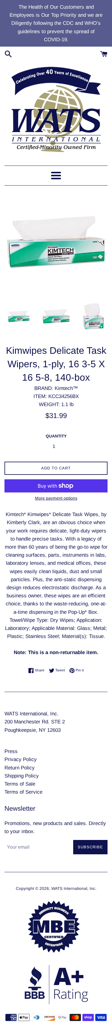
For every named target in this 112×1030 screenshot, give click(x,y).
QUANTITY (56, 436)
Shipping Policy (21, 776)
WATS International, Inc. (73, 888)
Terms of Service (23, 792)
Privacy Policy (20, 759)
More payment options (56, 498)
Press (11, 751)
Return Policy (19, 768)
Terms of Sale (19, 784)
